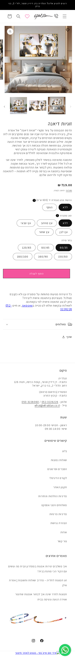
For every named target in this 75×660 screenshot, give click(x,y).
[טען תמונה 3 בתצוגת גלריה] (18, 105)
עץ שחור (44, 232)
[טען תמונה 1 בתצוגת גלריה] (56, 105)
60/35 (64, 247)
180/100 (22, 256)
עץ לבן (64, 232)
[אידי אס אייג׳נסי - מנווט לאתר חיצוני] (37, 653)
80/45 (45, 247)
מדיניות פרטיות (58, 514)
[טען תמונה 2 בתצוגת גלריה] (37, 105)
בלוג (64, 451)
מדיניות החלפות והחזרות (52, 496)
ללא (65, 207)
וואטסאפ (27, 305)
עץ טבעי (26, 223)
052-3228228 (50, 402)
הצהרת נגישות (58, 523)
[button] (64, 16)
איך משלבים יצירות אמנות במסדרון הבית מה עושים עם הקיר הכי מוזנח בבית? (37, 569)
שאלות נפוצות (59, 460)
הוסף (49, 207)
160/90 (43, 256)
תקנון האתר (60, 487)
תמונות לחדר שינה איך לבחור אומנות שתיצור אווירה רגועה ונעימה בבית (41, 596)
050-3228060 (30, 402)
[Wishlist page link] (27, 16)
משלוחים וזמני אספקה (54, 505)
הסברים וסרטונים (57, 469)
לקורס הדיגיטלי (58, 478)
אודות (63, 532)
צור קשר (62, 541)
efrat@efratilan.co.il (47, 405)
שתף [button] (69, 337)
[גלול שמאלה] (70, 106)
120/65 (26, 247)
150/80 (63, 256)
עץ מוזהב (47, 223)
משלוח (69, 190)
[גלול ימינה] (4, 106)
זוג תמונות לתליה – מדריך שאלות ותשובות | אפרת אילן (38, 582)
